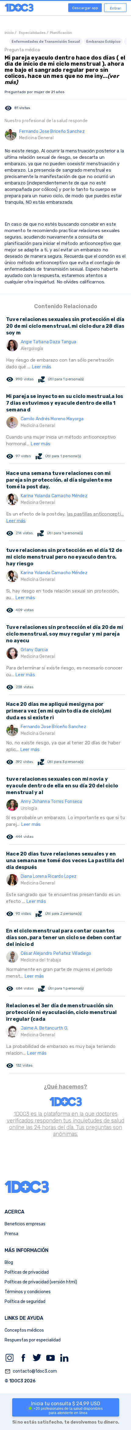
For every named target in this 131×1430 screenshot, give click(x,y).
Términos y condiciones (28, 1291)
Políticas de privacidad (27, 1272)
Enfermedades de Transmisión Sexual (46, 41)
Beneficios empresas (25, 1224)
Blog (9, 1262)
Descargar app (85, 8)
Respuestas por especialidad (33, 1340)
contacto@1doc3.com (31, 1371)
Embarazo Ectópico (103, 41)
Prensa (11, 1233)
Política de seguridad (25, 1301)
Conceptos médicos (24, 1330)
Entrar (115, 8)
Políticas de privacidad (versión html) (41, 1282)
